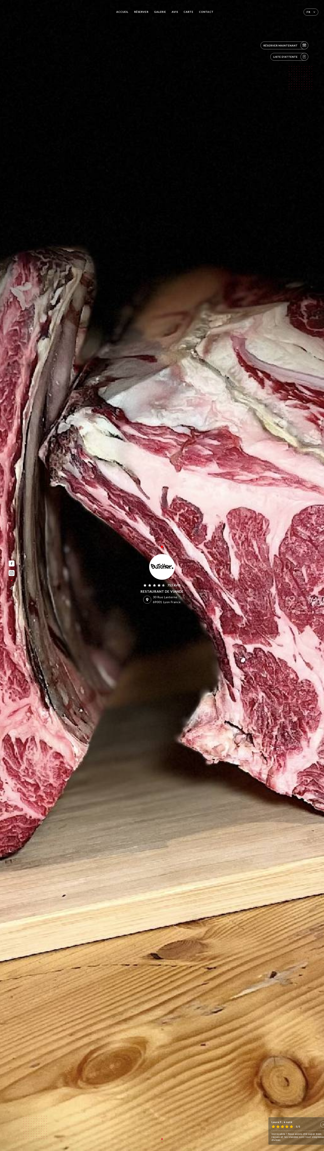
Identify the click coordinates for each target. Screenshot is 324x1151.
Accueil (122, 11)
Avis (175, 11)
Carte (188, 11)
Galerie (160, 11)
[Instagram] (12, 573)
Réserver (141, 11)
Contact (206, 11)
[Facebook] (12, 563)
